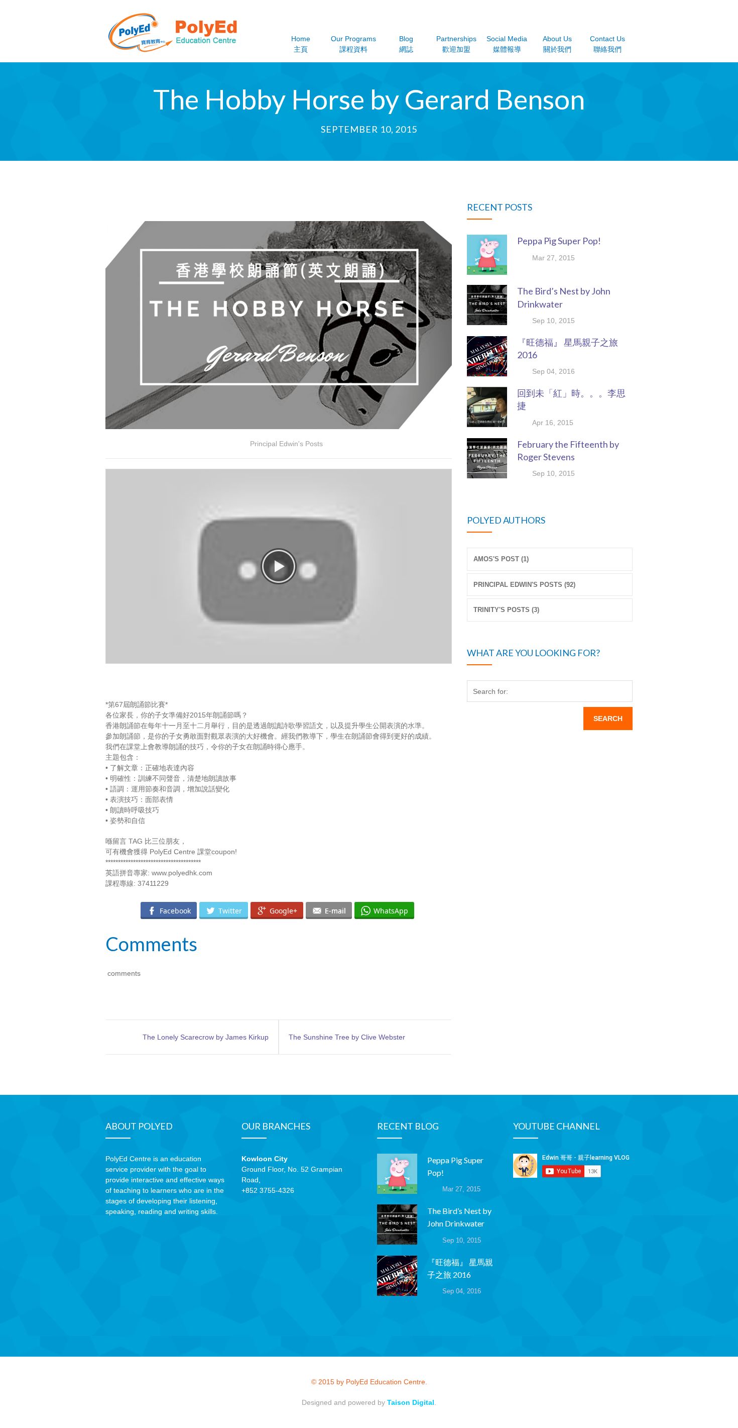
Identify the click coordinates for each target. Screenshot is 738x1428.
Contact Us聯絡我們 (607, 44)
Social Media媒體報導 (506, 44)
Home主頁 (300, 44)
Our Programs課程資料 (353, 44)
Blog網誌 (406, 44)
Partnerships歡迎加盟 (456, 44)
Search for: (490, 691)
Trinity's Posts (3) (506, 610)
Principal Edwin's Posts (286, 444)
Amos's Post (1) (501, 559)
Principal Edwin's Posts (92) (524, 584)
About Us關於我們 (557, 44)
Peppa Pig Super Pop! (559, 240)
